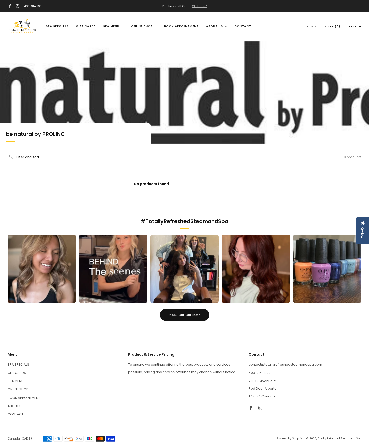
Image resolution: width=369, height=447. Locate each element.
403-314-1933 (33, 6)
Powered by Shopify (289, 438)
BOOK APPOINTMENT (181, 26)
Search (355, 26)
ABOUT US (214, 26)
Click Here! (199, 6)
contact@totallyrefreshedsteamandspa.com (285, 364)
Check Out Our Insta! (184, 315)
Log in (312, 26)
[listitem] (184, 6)
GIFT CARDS (86, 26)
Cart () (332, 26)
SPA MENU (111, 26)
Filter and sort (27, 157)
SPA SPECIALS (57, 26)
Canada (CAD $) (20, 439)
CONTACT (242, 26)
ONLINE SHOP (142, 26)
